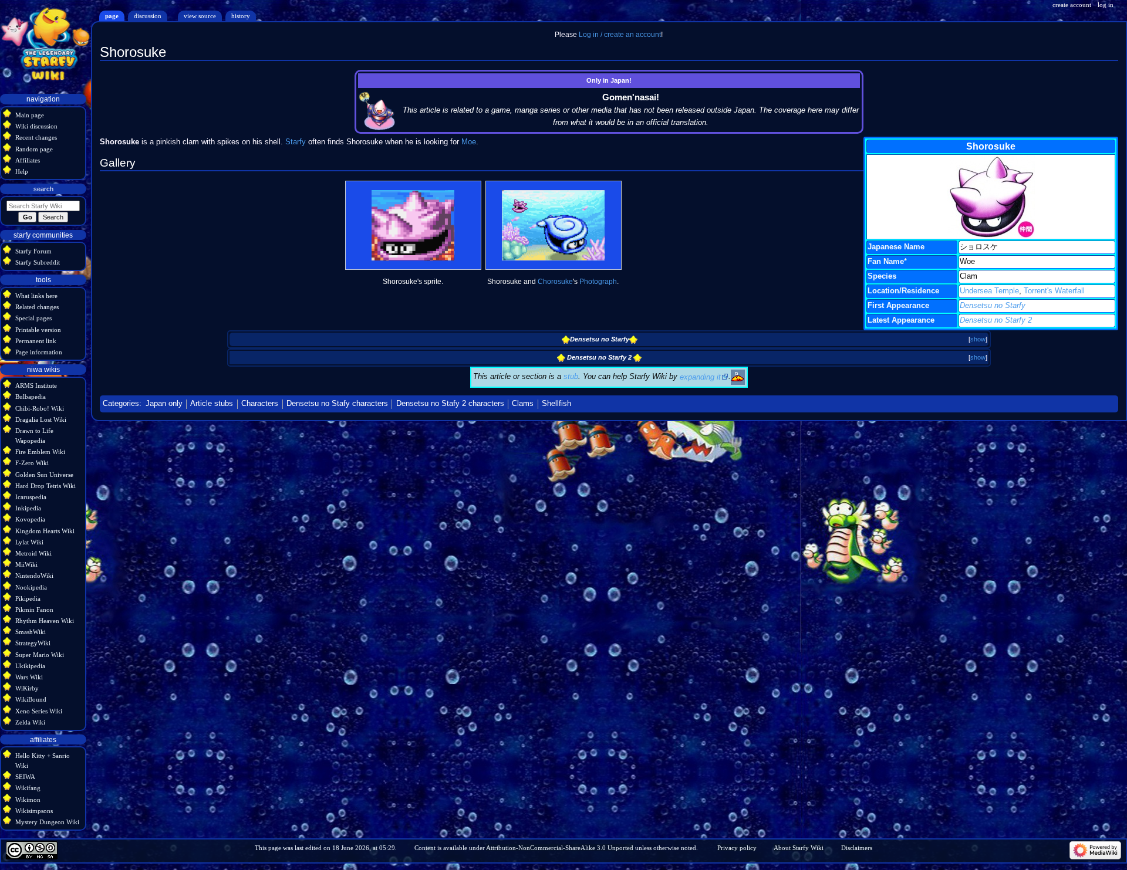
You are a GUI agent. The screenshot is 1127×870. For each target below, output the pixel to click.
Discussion (147, 15)
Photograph (598, 281)
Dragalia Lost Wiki (40, 419)
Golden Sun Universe (44, 474)
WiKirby (27, 688)
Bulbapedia (30, 396)
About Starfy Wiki (799, 847)
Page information (38, 352)
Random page (34, 149)
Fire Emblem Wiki (40, 451)
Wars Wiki (29, 677)
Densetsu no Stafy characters (337, 404)
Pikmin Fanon (34, 609)
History (240, 15)
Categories (121, 404)
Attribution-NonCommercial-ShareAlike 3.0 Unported (559, 847)
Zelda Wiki (30, 722)
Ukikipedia (30, 665)
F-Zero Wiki (32, 462)
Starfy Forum (33, 251)
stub (571, 377)
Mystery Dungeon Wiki (47, 821)
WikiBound (30, 699)
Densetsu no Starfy (992, 306)
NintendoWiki (34, 575)
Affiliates (27, 160)
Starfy (295, 142)
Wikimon (28, 799)
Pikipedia (28, 598)
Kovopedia (30, 519)
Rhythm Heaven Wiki (44, 620)
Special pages (33, 317)
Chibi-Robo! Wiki (39, 408)
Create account (1071, 4)
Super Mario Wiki (39, 654)
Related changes (37, 306)
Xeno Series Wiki (38, 711)
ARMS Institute (36, 385)
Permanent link (35, 340)
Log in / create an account (620, 35)
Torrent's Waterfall (1054, 291)
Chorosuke (555, 281)
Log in (1105, 4)
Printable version (38, 329)
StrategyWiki (32, 642)
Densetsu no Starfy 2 (996, 320)
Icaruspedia (30, 496)
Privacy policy (737, 847)
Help (21, 171)
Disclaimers (856, 847)
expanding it (700, 377)
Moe (468, 142)
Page (112, 15)
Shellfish (556, 404)
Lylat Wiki (29, 542)
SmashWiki (30, 631)
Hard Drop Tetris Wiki (45, 485)
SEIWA (25, 776)
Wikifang (28, 787)
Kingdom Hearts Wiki (45, 530)
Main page (29, 115)
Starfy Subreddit (37, 262)
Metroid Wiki (33, 553)
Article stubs (211, 404)
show (978, 339)
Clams (523, 404)
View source (200, 15)
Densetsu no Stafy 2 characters (450, 404)
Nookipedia (31, 587)
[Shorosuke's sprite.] (413, 225)
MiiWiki (26, 564)
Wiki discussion (36, 126)
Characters (259, 404)
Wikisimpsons (34, 810)
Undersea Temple (989, 291)
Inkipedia (28, 508)
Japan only (164, 404)
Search (43, 188)
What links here (36, 295)
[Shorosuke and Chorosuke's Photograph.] (553, 225)
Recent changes (36, 137)
